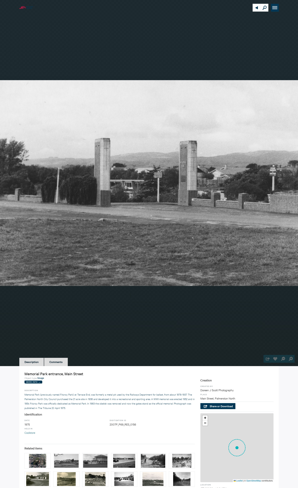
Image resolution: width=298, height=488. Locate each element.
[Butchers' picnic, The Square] (182, 461)
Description (31, 362)
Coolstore (29, 432)
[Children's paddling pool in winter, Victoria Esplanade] (124, 479)
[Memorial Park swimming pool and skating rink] (153, 479)
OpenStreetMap (253, 480)
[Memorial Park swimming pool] (66, 479)
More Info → (33, 382)
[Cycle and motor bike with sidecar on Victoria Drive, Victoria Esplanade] (153, 461)
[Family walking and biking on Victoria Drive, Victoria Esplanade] (182, 479)
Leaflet (239, 480)
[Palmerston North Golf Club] (66, 461)
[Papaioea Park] (124, 461)
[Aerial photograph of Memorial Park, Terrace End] (37, 461)
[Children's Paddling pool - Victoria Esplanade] (37, 479)
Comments (56, 362)
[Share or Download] (267, 359)
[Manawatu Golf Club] (95, 461)
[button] (237, 447)
